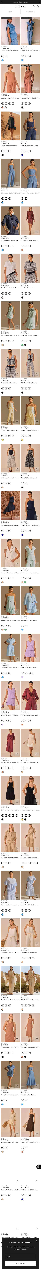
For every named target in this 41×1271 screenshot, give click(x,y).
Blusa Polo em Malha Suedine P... (10, 288)
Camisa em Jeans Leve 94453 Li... (10, 240)
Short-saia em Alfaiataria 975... (29, 668)
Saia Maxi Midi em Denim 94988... (28, 1095)
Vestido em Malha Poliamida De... (30, 98)
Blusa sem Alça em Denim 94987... (30, 193)
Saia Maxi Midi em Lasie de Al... (10, 810)
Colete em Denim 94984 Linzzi (29, 146)
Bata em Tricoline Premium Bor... (10, 905)
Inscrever (20, 1264)
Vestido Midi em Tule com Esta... (30, 1237)
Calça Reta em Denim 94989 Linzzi (10, 193)
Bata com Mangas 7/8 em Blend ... (30, 715)
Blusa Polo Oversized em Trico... (30, 288)
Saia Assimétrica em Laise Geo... (10, 525)
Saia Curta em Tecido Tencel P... (29, 240)
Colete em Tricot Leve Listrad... (9, 383)
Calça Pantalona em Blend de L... (30, 952)
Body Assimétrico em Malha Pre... (10, 1047)
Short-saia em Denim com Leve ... (10, 1095)
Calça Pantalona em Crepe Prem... (30, 1000)
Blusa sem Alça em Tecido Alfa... (30, 430)
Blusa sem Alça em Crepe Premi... (10, 620)
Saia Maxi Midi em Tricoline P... (29, 857)
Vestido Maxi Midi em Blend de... (10, 478)
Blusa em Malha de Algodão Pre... (10, 1190)
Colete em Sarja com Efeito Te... (10, 573)
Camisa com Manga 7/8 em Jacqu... (28, 620)
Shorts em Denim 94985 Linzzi (29, 1190)
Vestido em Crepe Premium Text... (10, 1142)
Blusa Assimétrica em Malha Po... (10, 98)
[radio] (2, 56)
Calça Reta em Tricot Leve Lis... (29, 383)
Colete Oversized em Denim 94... (10, 51)
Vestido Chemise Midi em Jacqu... (10, 668)
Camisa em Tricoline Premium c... (10, 857)
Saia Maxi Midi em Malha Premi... (30, 1047)
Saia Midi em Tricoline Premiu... (29, 905)
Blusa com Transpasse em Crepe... (30, 573)
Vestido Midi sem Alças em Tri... (29, 478)
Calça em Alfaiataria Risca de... (9, 430)
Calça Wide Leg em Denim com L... (29, 51)
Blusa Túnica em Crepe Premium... (10, 1000)
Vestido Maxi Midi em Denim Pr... (30, 1142)
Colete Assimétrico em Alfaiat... (9, 715)
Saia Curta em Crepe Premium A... (10, 335)
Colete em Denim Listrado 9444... (10, 1237)
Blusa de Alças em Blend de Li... (10, 952)
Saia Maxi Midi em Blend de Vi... (10, 763)
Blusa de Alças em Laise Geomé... (30, 525)
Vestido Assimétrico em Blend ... (10, 146)
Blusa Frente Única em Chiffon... (29, 335)
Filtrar (10, 11)
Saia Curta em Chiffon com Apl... (30, 763)
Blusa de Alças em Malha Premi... (30, 810)
